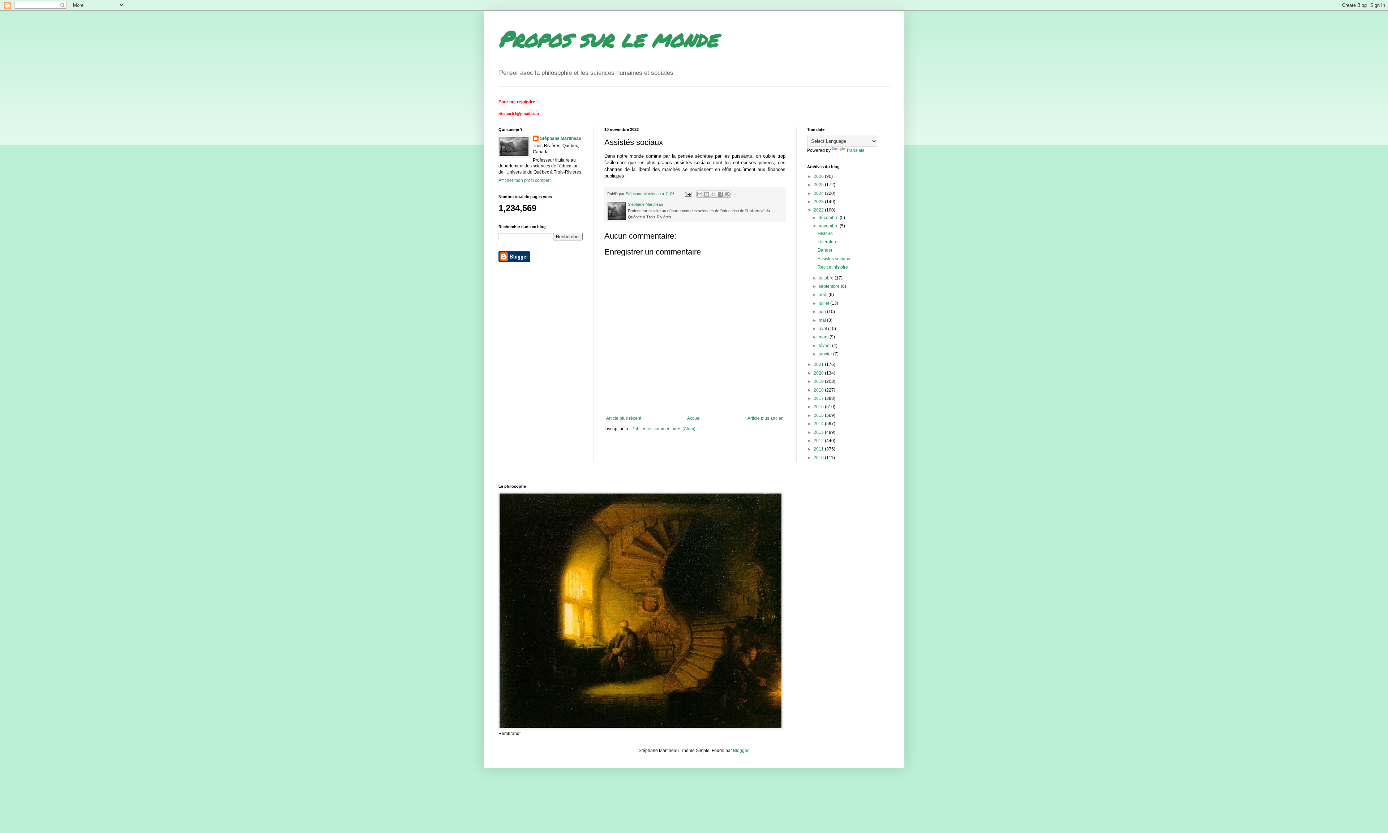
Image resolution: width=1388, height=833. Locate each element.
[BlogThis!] (706, 194)
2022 (819, 210)
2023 (819, 201)
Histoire (825, 233)
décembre (829, 217)
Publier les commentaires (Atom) (663, 428)
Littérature (827, 241)
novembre (829, 225)
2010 (819, 457)
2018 (819, 390)
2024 (819, 193)
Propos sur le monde (608, 38)
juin (823, 311)
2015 (819, 415)
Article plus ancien (765, 418)
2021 (819, 364)
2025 (819, 184)
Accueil (694, 418)
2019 (819, 381)
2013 (819, 432)
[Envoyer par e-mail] (699, 194)
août (823, 294)
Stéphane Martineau (560, 138)
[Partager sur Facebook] (720, 194)
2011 (819, 449)
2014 (819, 423)
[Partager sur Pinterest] (727, 194)
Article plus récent (623, 418)
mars (824, 336)
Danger (825, 250)
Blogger (740, 750)
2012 (819, 440)
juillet (824, 303)
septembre (830, 286)
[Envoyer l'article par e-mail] (688, 194)
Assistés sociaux (834, 258)
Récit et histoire (833, 267)
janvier (826, 353)
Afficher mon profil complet (524, 180)
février (825, 345)
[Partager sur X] (713, 194)
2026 (819, 176)
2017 (819, 398)
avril (823, 328)
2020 (819, 373)
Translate (855, 150)
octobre (827, 278)
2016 (819, 406)
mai (823, 320)
